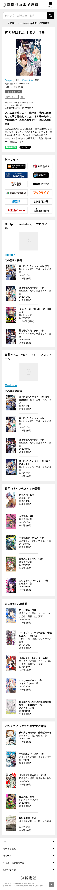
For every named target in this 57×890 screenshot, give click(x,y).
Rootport (9, 80)
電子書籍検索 (9, 848)
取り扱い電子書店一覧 (13, 862)
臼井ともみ (27, 80)
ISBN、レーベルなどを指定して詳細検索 (29, 23)
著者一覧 (7, 855)
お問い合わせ (9, 869)
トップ (6, 841)
